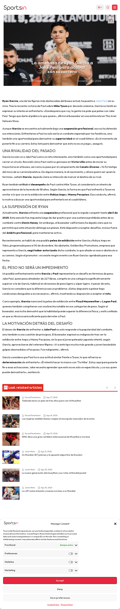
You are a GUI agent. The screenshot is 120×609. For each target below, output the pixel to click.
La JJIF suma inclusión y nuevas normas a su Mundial (48, 491)
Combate (61, 54)
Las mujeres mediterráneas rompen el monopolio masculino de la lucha (58, 418)
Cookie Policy (53, 605)
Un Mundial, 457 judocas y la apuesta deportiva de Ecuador (52, 454)
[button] (115, 523)
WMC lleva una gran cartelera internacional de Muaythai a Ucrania (56, 436)
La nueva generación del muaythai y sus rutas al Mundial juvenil (54, 473)
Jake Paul (101, 100)
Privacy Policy (67, 605)
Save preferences (60, 597)
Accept (60, 580)
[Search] (108, 7)
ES (100, 7)
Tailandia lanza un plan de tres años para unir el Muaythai (51, 400)
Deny (60, 589)
